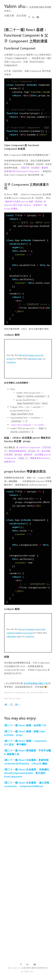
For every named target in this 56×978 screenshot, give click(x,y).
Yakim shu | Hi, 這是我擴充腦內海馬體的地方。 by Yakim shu (28, 970)
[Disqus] (28, 836)
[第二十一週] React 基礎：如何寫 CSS (25, 725)
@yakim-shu (34, 358)
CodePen (11, 362)
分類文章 (9, 15)
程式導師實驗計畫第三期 (36, 683)
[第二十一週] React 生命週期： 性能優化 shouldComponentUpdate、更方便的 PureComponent (26, 773)
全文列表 (21, 15)
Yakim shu (14, 6)
